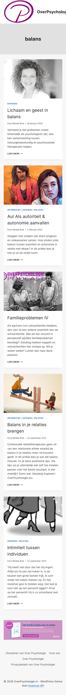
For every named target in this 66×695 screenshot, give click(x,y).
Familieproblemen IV (27, 317)
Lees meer (15, 153)
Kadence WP (36, 685)
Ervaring (12, 103)
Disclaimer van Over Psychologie (26, 653)
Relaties (39, 210)
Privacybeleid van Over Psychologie (33, 664)
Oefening (27, 210)
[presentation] (33, 78)
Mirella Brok (18, 123)
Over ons (54, 653)
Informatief (14, 210)
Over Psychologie (33, 658)
